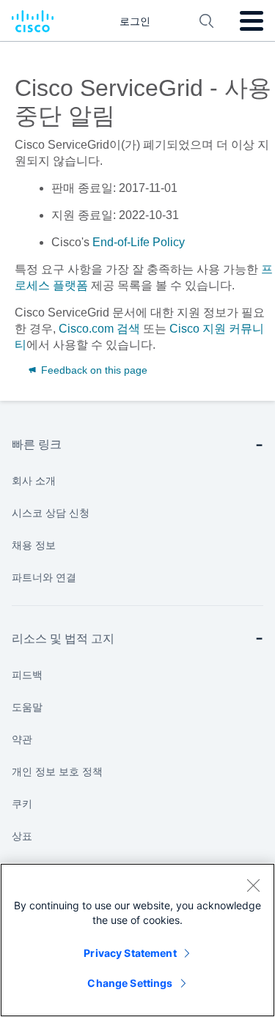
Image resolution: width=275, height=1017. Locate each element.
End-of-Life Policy (138, 242)
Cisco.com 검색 (99, 328)
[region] (137, 940)
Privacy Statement (130, 953)
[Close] (253, 885)
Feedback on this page (92, 370)
